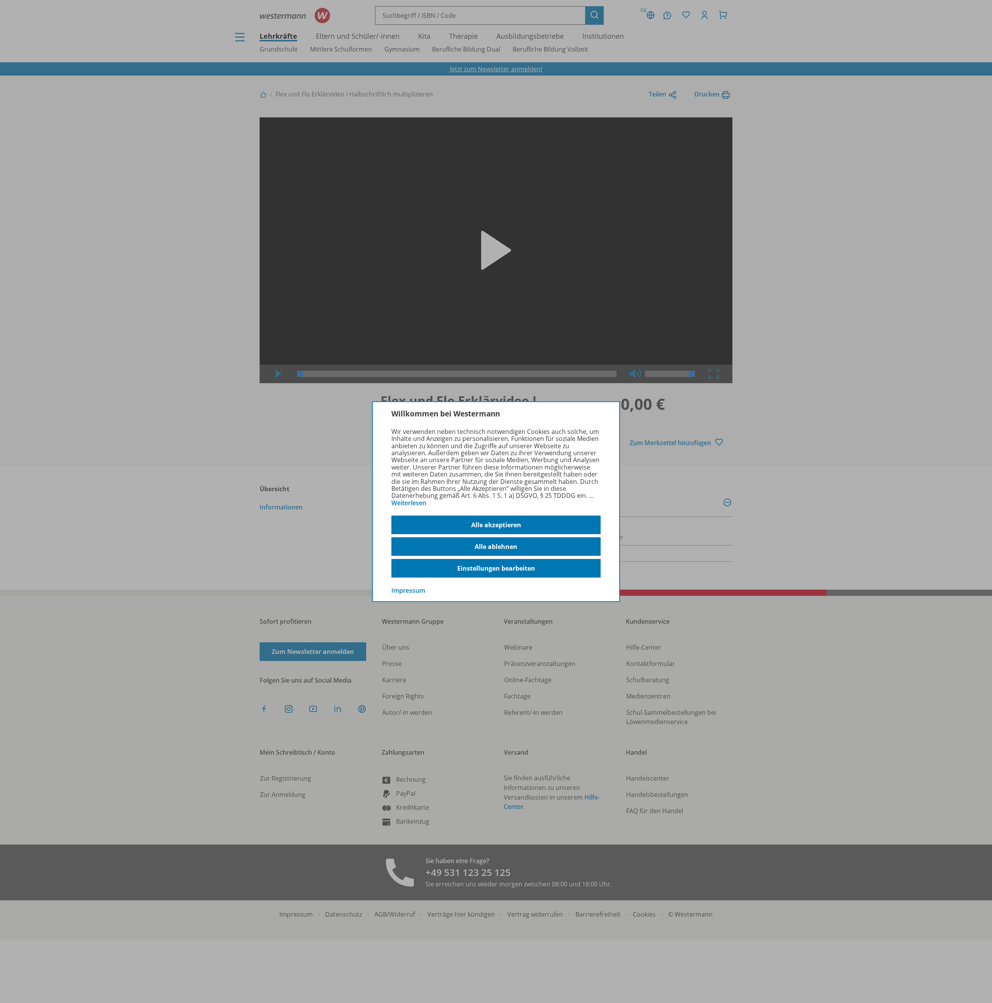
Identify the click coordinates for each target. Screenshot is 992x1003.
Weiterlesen (408, 503)
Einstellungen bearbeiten (496, 568)
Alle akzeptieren (496, 525)
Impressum (408, 590)
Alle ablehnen (496, 546)
